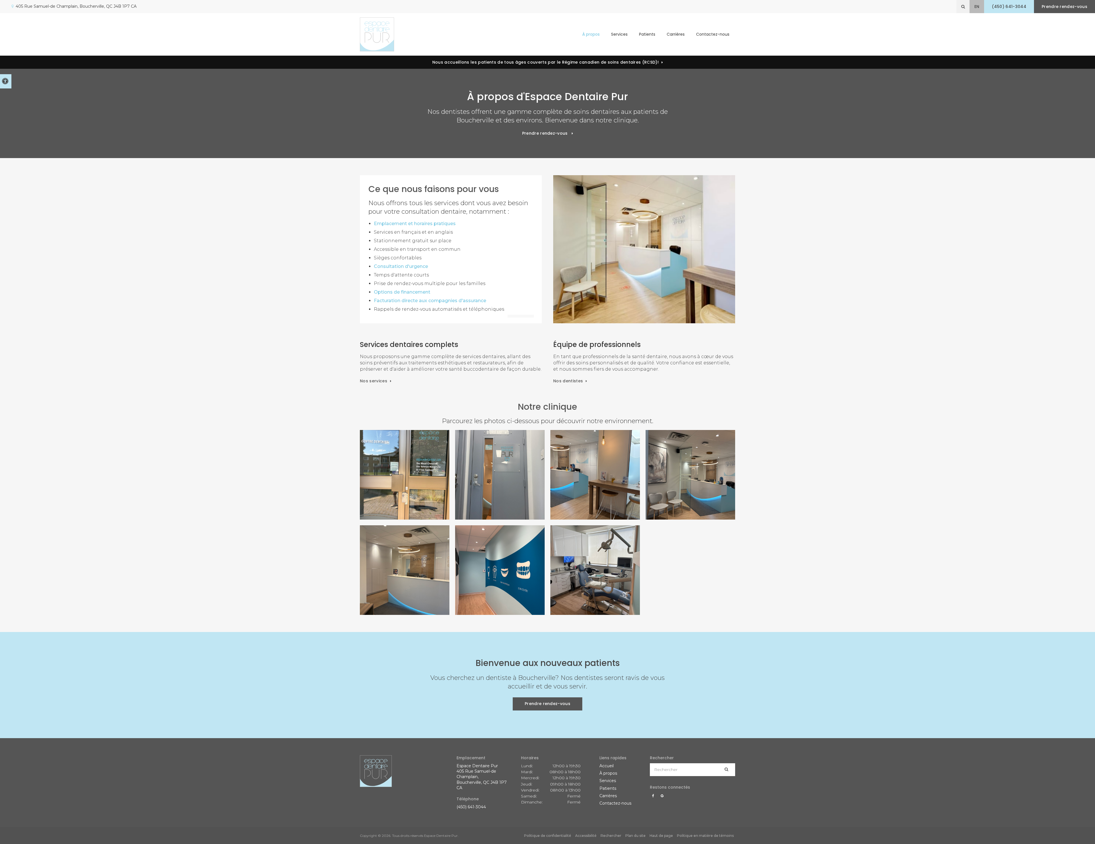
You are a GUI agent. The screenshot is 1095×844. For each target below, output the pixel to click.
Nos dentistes (568, 381)
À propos (608, 773)
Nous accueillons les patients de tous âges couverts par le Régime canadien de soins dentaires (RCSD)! (545, 62)
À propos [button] (591, 34)
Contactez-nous (712, 34)
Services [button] (619, 34)
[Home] (377, 34)
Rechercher (611, 835)
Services (607, 780)
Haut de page (661, 835)
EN (977, 6)
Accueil (606, 765)
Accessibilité (586, 835)
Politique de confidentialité (547, 835)
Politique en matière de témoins (705, 835)
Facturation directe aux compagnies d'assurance (430, 300)
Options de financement (402, 292)
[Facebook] (654, 797)
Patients (647, 34)
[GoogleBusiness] (662, 797)
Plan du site (635, 835)
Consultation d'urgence (401, 266)
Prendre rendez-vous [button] (1064, 6)
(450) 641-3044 (471, 806)
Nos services (373, 381)
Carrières (676, 34)
